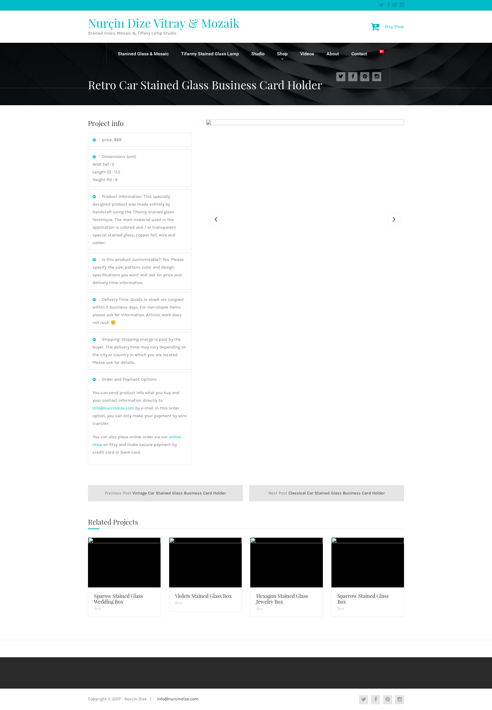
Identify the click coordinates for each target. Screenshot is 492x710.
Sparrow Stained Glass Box (363, 599)
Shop (282, 53)
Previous (216, 219)
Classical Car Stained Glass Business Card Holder (326, 493)
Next (394, 219)
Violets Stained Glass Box (203, 596)
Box (97, 608)
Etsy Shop (394, 26)
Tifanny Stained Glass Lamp (210, 53)
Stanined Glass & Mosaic (143, 53)
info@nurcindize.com (113, 408)
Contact (359, 53)
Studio (258, 53)
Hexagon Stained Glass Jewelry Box (282, 599)
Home (97, 54)
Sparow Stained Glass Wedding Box (118, 599)
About (333, 53)
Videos (307, 53)
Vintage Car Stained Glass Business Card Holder (165, 493)
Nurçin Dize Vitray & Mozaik (163, 22)
